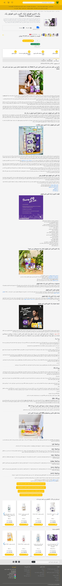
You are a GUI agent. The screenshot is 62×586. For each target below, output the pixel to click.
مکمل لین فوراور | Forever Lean (38, 514)
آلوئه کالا (14, 567)
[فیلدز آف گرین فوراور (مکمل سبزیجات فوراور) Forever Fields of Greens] (9, 507)
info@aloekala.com (12, 573)
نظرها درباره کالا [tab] (49, 60)
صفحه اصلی (51, 6)
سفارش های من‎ (27, 570)
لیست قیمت (24, 8)
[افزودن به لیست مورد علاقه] (38, 46)
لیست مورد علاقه (27, 575)
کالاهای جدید (42, 574)
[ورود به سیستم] (4, 2)
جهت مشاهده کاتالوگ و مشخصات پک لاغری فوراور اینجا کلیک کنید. (31, 491)
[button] (43, 34)
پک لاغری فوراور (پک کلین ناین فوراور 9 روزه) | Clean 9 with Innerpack (53, 545)
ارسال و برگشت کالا (41, 575)
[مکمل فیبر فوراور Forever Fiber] (9, 537)
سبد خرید (28, 574)
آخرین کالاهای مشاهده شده (39, 572)
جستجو (43, 569)
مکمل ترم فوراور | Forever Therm (23, 544)
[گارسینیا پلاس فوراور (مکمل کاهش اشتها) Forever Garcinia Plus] (38, 537)
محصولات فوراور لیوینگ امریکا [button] (42, 6)
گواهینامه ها (11, 6)
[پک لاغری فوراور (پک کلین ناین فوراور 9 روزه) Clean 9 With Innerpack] (53, 537)
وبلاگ (20, 8)
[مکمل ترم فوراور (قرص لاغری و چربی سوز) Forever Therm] (24, 537)
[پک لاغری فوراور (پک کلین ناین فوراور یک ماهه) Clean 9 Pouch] (50, 21)
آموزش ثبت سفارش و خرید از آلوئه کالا (41, 8)
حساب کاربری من (27, 569)
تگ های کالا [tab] (44, 60)
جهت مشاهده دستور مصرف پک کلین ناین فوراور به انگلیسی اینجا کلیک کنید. (31, 487)
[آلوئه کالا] (57, 2)
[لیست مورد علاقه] (12, 2)
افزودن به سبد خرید (27, 40)
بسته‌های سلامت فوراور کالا (31, 6)
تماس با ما (16, 8)
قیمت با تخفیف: (35, 36)
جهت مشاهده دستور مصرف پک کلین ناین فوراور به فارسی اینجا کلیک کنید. (31, 483)
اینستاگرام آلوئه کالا (11, 574)
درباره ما (57, 578)
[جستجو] (53, 3)
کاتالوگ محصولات (30, 8)
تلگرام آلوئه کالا (11, 576)
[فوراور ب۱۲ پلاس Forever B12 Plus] (53, 507)
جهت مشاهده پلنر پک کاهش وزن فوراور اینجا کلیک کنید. (31, 494)
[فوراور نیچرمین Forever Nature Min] (24, 507)
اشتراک (33, 561)
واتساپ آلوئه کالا (11, 577)
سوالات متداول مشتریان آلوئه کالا (20, 6)
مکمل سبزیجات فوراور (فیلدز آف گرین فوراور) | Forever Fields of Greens (9, 515)
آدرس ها (28, 572)
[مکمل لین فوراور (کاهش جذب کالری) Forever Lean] (38, 507)
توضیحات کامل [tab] (56, 61)
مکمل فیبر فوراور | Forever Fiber (9, 544)
